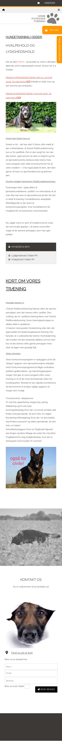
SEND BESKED (47, 689)
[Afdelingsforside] (3, 10)
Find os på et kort (22, 652)
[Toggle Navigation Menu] (59, 10)
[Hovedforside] (38, 3)
